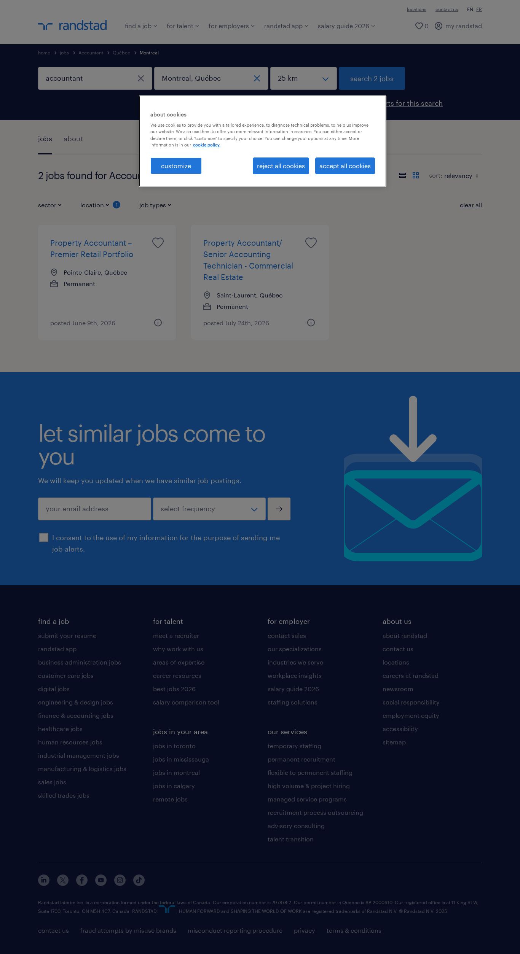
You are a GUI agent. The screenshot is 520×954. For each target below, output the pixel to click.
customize (176, 165)
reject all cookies (281, 165)
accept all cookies (345, 165)
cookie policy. (206, 144)
